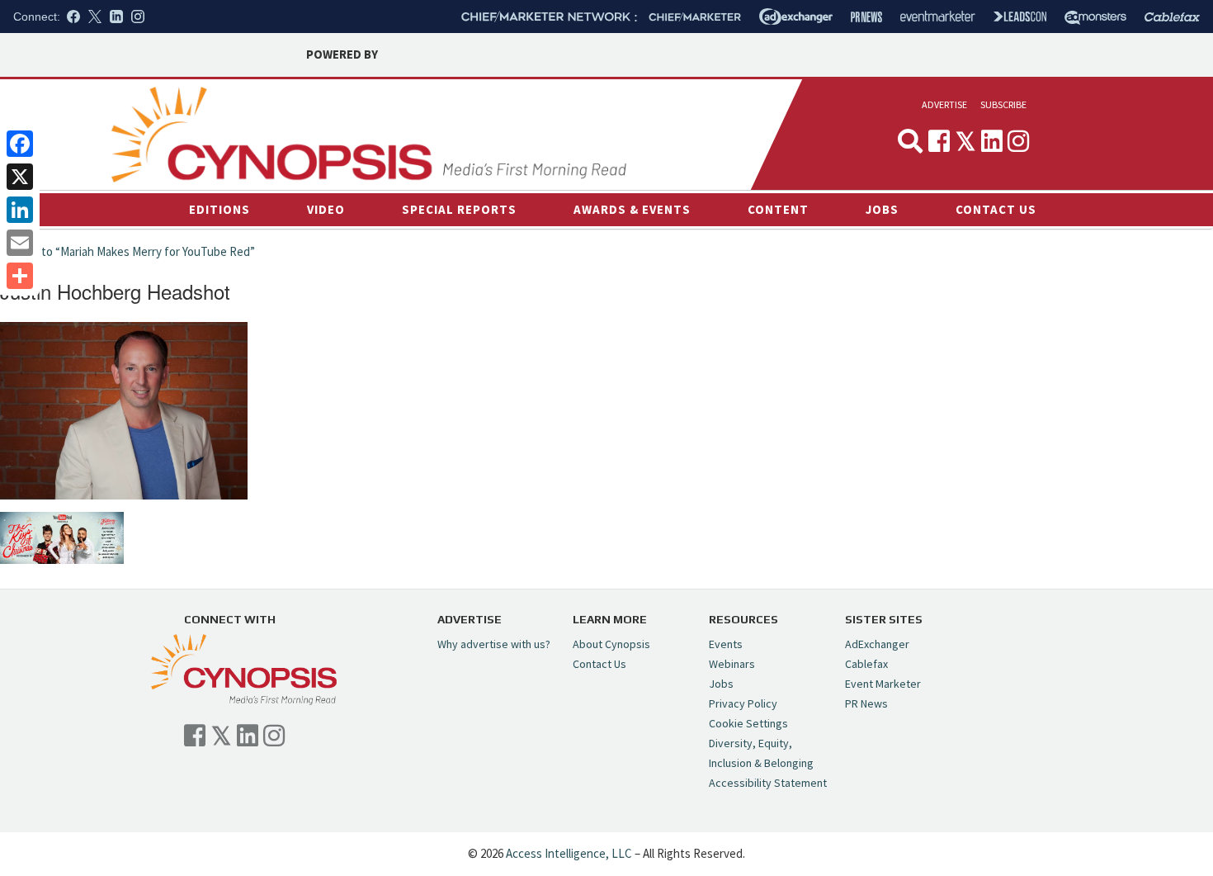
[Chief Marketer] (695, 16)
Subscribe (1003, 104)
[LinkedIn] (19, 209)
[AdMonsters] (1095, 17)
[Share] (19, 275)
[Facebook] (19, 143)
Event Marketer (883, 683)
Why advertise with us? (493, 644)
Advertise (944, 105)
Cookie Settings (748, 723)
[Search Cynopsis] (910, 141)
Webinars (732, 663)
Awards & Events (632, 209)
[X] (19, 176)
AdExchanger (877, 644)
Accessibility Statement (768, 782)
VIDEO (326, 209)
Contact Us (996, 209)
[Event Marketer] (937, 17)
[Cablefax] (1172, 16)
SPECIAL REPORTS (459, 209)
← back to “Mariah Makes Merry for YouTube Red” (127, 251)
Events (726, 644)
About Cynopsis (611, 644)
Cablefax (866, 663)
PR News (866, 703)
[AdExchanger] (796, 16)
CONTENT (778, 209)
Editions (219, 209)
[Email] (19, 242)
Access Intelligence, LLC (569, 853)
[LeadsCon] (1020, 16)
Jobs (882, 209)
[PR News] (866, 17)
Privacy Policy (743, 703)
